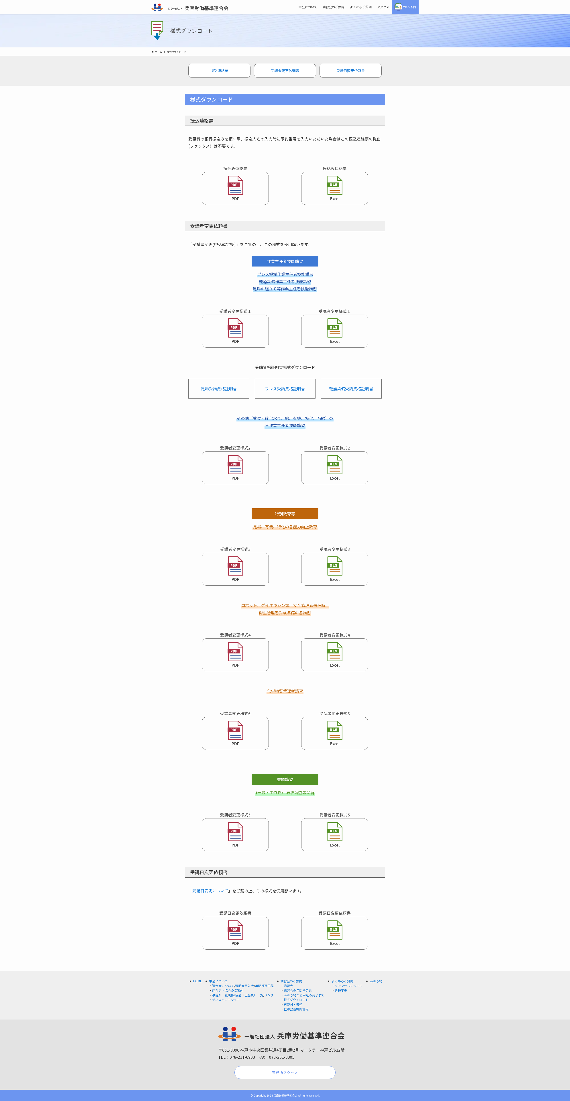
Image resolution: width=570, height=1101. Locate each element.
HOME (197, 981)
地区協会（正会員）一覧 (246, 995)
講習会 (288, 985)
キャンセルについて (349, 985)
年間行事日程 (264, 985)
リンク (269, 995)
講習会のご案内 (291, 981)
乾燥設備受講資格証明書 (351, 388)
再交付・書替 (293, 1004)
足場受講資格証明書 (219, 388)
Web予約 (376, 981)
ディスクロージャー (226, 999)
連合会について (223, 985)
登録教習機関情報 (296, 1009)
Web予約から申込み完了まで (304, 995)
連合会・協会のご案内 (227, 990)
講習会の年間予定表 (298, 990)
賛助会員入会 (244, 985)
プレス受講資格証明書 (285, 388)
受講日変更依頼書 (350, 70)
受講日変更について (210, 890)
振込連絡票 (219, 70)
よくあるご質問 (342, 981)
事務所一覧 (220, 995)
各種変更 (341, 990)
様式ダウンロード (296, 999)
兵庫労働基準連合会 (197, 8)
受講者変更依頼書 (285, 70)
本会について (218, 981)
